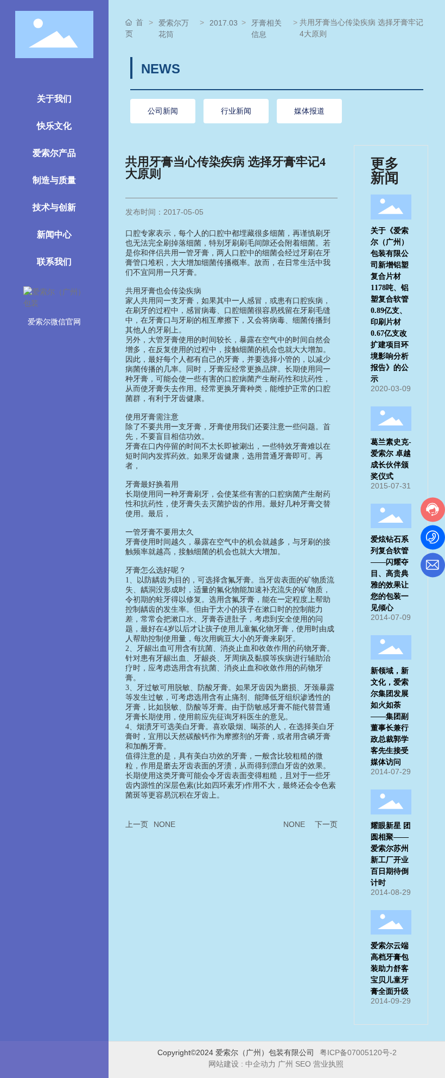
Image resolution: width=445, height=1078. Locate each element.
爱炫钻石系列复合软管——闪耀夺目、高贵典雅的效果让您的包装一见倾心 (390, 573)
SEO (303, 1064)
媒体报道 (309, 110)
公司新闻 (163, 110)
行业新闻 (236, 110)
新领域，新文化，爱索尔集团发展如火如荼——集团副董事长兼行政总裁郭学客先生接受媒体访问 (390, 716)
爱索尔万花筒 (173, 28)
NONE (164, 824)
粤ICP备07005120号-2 (358, 1052)
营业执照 (329, 1064)
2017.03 (223, 22)
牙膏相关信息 (266, 28)
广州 (285, 1064)
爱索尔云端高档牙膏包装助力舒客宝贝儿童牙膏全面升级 (390, 968)
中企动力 (260, 1064)
